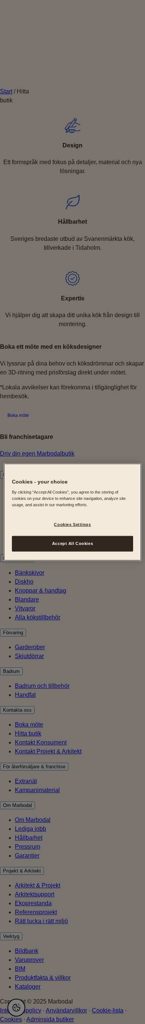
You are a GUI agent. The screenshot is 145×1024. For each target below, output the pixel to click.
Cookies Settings (72, 524)
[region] (73, 512)
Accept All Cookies (72, 543)
